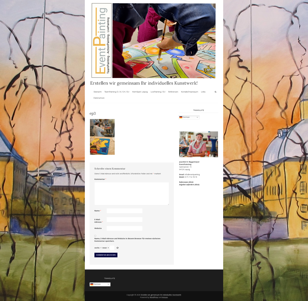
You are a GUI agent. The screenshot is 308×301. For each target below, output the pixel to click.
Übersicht (97, 92)
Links (203, 92)
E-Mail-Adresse (98, 220)
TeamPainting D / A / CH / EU (116, 92)
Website (98, 228)
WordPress (154, 297)
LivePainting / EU (158, 92)
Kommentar (100, 179)
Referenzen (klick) (186, 182)
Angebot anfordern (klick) (189, 184)
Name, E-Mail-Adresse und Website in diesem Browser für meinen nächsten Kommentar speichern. (127, 239)
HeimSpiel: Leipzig (140, 92)
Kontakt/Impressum (189, 92)
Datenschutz (98, 98)
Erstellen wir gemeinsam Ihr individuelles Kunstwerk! (144, 83)
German (186, 117)
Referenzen (173, 92)
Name (97, 211)
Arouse (165, 297)
